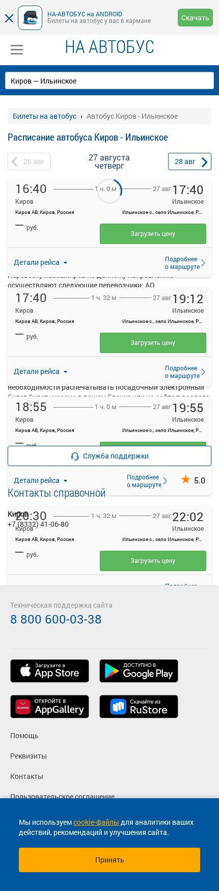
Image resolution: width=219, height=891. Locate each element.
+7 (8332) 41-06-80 (38, 524)
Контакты (26, 776)
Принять (109, 860)
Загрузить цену (152, 233)
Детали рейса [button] (37, 262)
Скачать (195, 17)
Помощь (24, 735)
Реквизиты (28, 756)
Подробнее (179, 262)
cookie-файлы (96, 822)
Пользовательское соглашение (62, 796)
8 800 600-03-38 (56, 619)
